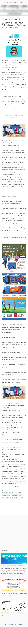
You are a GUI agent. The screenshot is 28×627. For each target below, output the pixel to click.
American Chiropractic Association (13, 324)
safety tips (5, 497)
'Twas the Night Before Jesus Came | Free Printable (13, 590)
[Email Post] (2, 490)
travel (21, 497)
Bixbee (11, 492)
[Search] (26, 2)
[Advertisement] (14, 531)
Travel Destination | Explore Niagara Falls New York (12, 565)
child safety (18, 492)
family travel (6, 495)
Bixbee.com (8, 439)
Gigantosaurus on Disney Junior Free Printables (12, 612)
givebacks (14, 495)
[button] (2, 31)
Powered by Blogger (15, 624)
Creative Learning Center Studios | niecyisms (15, 2)
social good (13, 497)
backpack (5, 492)
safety (21, 495)
